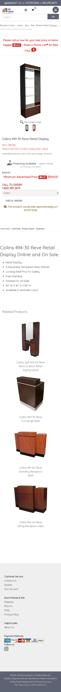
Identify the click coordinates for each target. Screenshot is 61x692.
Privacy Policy (11, 614)
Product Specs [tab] (28, 228)
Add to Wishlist (13, 200)
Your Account (11, 589)
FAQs (7, 610)
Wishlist (8, 584)
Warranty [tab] (16, 228)
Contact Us (10, 580)
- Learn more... (33, 163)
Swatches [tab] (40, 228)
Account (26, 10)
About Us (9, 627)
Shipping (8, 601)
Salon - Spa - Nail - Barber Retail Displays (37, 25)
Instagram (6, 649)
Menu (55, 10)
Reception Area (7, 25)
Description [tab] (6, 228)
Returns (8, 606)
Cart (33, 10)
